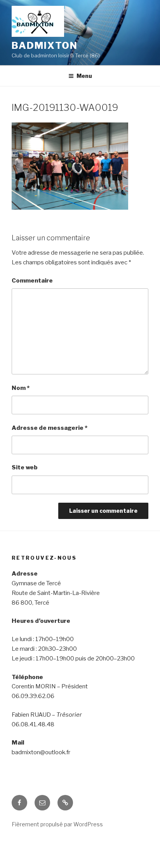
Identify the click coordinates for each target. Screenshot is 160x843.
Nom (21, 387)
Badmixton (45, 45)
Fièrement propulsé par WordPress (57, 824)
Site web (25, 467)
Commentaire (32, 280)
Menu (84, 75)
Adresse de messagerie (49, 427)
